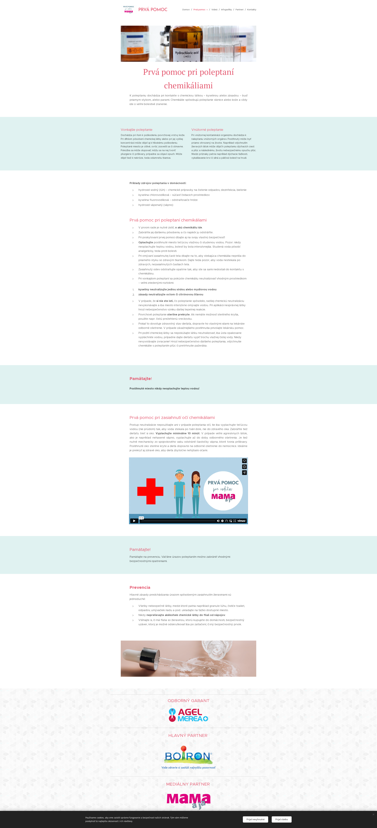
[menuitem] (187, 9)
